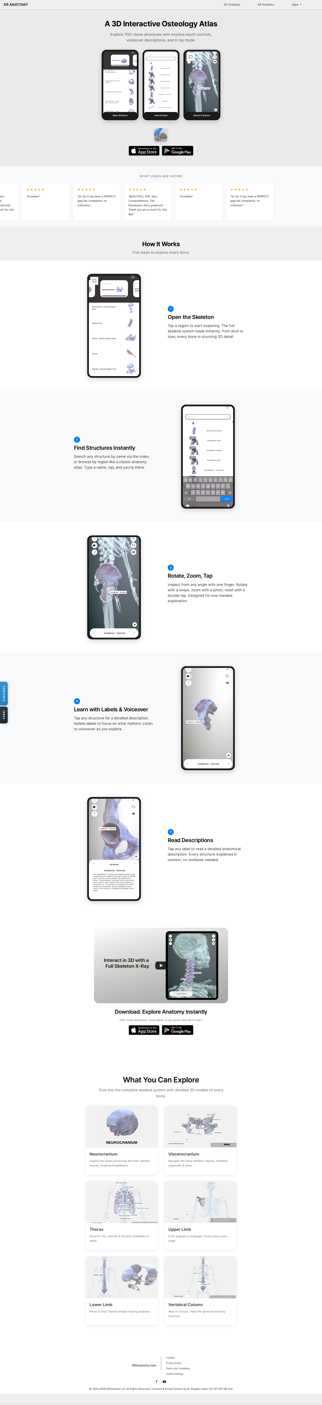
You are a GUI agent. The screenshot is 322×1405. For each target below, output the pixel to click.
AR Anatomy (266, 4)
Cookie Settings (174, 1373)
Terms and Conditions (178, 1368)
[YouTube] (164, 1382)
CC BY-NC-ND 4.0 (221, 1388)
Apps (295, 4)
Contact (170, 1357)
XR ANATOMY (15, 4)
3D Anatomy (232, 4)
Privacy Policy (173, 1363)
